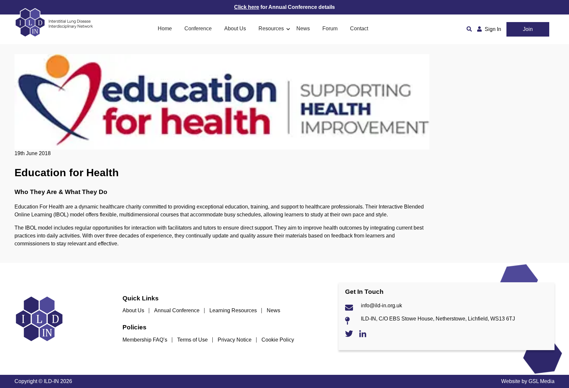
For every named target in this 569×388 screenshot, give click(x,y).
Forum (330, 28)
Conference (198, 28)
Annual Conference (177, 310)
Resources (271, 28)
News (303, 28)
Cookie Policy (277, 340)
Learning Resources (233, 310)
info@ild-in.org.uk (381, 305)
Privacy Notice (235, 340)
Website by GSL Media (528, 381)
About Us (235, 28)
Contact (359, 28)
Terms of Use (192, 340)
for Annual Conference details (284, 7)
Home (165, 28)
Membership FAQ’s (144, 340)
